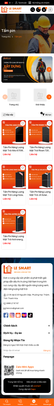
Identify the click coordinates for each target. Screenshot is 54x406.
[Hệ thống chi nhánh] (39, 3)
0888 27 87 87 (12, 303)
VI (10, 2)
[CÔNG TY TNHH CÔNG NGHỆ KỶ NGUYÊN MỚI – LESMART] (11, 9)
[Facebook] (5, 315)
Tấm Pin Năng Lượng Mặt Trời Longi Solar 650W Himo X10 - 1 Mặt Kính (13, 196)
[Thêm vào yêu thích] (22, 123)
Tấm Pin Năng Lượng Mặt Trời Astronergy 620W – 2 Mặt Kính (13, 239)
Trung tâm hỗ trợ (15, 382)
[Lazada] (24, 315)
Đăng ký (47, 350)
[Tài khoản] (21, 3)
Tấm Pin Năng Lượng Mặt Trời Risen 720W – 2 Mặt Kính (40, 150)
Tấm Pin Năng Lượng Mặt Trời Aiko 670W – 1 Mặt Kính (13, 150)
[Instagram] (12, 315)
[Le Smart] (17, 269)
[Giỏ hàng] (44, 9)
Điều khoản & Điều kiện (36, 382)
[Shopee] (18, 315)
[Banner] (27, 69)
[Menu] (50, 9)
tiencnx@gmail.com (15, 308)
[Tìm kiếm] (32, 9)
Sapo (33, 389)
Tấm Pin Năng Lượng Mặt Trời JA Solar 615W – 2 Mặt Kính (40, 194)
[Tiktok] (30, 315)
